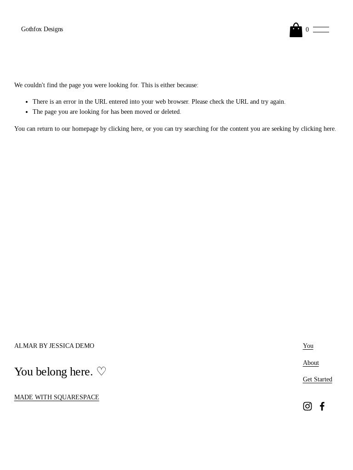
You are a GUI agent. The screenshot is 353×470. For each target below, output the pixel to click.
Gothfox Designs (42, 29)
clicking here (125, 128)
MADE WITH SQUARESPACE (56, 397)
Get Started (317, 379)
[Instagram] (307, 406)
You (308, 345)
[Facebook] (322, 406)
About (311, 362)
